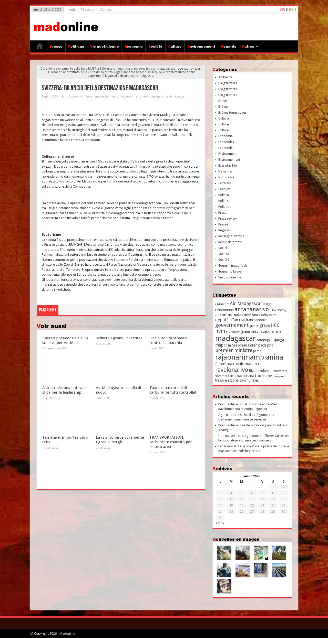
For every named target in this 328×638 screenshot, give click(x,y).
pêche (257, 351)
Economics (226, 142)
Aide (72, 10)
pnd (270, 345)
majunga (277, 340)
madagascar (235, 338)
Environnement (201, 46)
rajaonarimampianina (249, 357)
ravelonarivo (231, 369)
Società (223, 254)
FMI (242, 320)
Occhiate (224, 183)
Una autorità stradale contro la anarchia (168, 340)
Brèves (223, 107)
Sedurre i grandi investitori (120, 338)
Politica (223, 195)
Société (155, 46)
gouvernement (232, 325)
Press (222, 212)
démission (268, 315)
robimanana (280, 371)
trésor (219, 380)
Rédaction (88, 10)
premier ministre (233, 350)
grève (265, 325)
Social (222, 248)
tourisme (263, 375)
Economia (75, 96)
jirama (246, 331)
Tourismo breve (230, 271)
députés (222, 319)
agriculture (222, 304)
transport (279, 376)
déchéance (252, 315)
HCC (275, 325)
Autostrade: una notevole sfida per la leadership (64, 390)
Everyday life (227, 165)
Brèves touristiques (232, 112)
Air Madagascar (246, 303)
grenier (254, 326)
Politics (223, 201)
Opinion (224, 189)
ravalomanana (246, 363)
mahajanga (263, 340)
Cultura (223, 118)
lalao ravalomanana (266, 331)
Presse (56, 46)
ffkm (234, 320)
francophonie (256, 320)
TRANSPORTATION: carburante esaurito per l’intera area (170, 442)
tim (231, 375)
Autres (248, 46)
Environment (227, 154)
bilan (273, 310)
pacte (262, 345)
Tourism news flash (232, 265)
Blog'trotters (227, 83)
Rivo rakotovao (260, 371)
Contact (106, 10)
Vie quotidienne (104, 46)
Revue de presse (230, 242)
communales (231, 314)
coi (217, 315)
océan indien (248, 345)
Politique (76, 46)
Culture (175, 46)
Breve (222, 101)
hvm (220, 331)
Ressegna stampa (231, 236)
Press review (227, 218)
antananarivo (251, 309)
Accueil (40, 47)
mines (232, 345)
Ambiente (225, 77)
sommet (221, 376)
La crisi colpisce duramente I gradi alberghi (120, 439)
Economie (134, 46)
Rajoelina (223, 363)
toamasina (244, 375)
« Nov (220, 523)
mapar (221, 345)
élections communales (242, 380)
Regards (228, 46)
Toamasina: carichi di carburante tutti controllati (173, 390)
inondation (233, 331)
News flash (226, 171)
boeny (281, 310)
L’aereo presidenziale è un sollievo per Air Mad (65, 340)
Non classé (226, 177)
